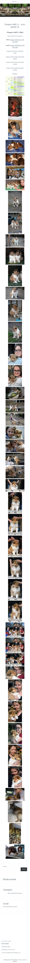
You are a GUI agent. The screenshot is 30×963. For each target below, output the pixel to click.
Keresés (5, 866)
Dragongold (15, 8)
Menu (15, 1)
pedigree (15, 73)
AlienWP (15, 961)
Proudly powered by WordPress (10, 959)
